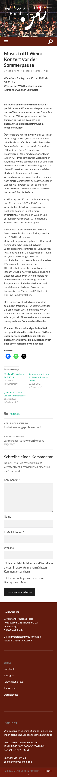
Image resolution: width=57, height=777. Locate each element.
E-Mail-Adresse (14, 532)
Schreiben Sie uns (13, 681)
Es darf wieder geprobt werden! (22, 425)
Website (9, 547)
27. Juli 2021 (11, 71)
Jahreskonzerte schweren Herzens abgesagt (24, 440)
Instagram (9, 675)
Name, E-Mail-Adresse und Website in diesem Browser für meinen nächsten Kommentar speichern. (28, 567)
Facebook (9, 668)
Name (8, 516)
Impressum (10, 688)
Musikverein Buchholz (27, 771)
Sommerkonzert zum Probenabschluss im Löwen (38, 377)
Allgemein (15, 413)
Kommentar (12, 480)
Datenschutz (11, 694)
